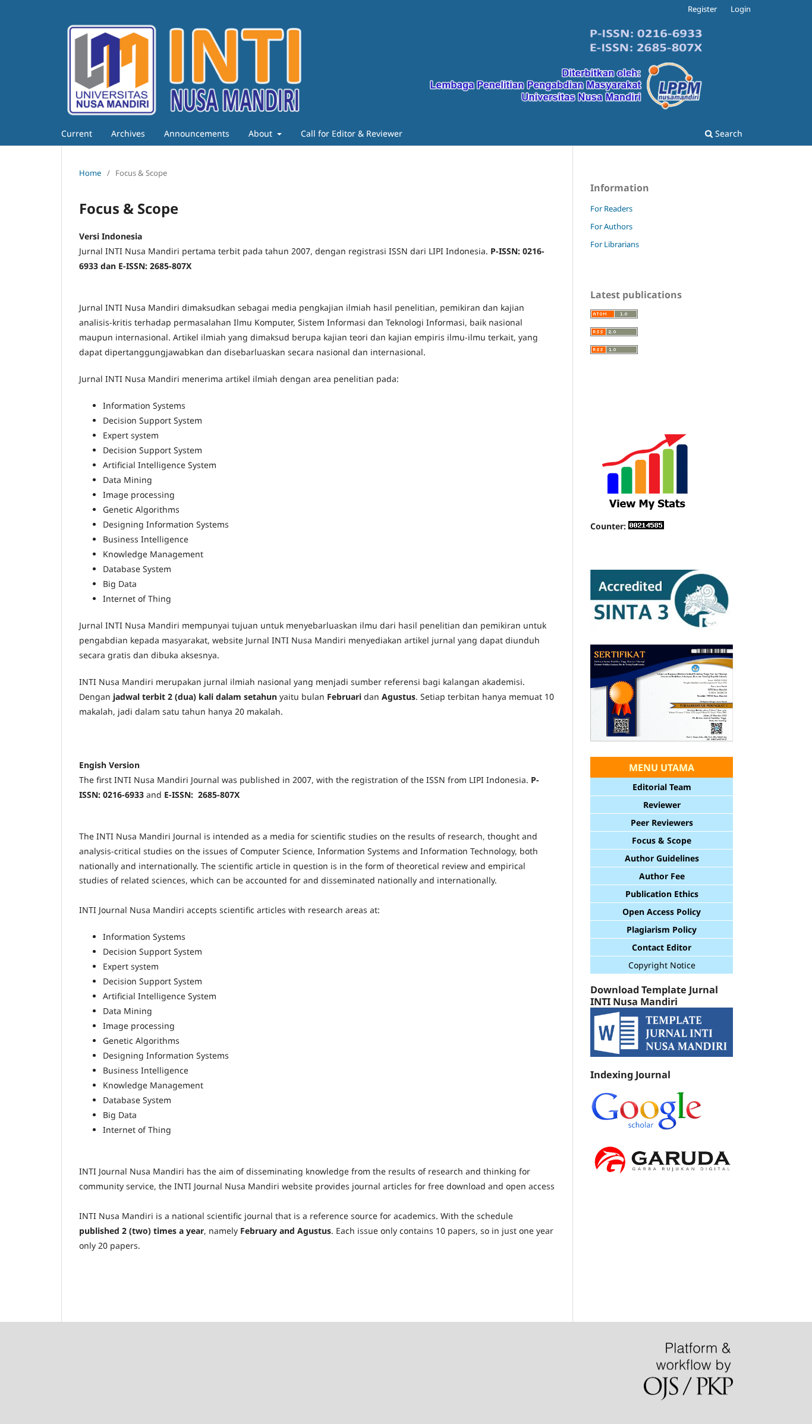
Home (90, 173)
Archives (128, 133)
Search (727, 133)
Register (702, 9)
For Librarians (614, 244)
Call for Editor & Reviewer (351, 133)
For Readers (611, 208)
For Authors (611, 226)
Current (76, 133)
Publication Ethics (661, 893)
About (261, 133)
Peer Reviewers (662, 822)
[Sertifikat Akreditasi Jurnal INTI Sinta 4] (661, 740)
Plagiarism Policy (662, 929)
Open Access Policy (661, 911)
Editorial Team (661, 786)
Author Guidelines (662, 858)
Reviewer (662, 804)
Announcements (196, 133)
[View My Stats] (646, 511)
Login (741, 9)
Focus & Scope (661, 840)
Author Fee (662, 876)
